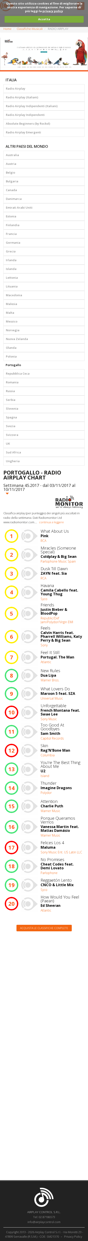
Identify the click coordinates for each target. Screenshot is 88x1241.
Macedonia (14, 295)
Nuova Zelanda (17, 339)
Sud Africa (13, 452)
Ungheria (13, 461)
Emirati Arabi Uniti (19, 207)
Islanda (11, 269)
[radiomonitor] (69, 502)
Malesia (11, 304)
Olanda (11, 348)
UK (8, 444)
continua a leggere (51, 522)
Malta (10, 313)
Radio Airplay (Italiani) (22, 97)
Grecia (11, 251)
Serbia (10, 400)
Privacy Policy (73, 1236)
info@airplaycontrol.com (44, 1222)
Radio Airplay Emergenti (23, 132)
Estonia (11, 216)
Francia (11, 234)
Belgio (10, 172)
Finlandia (12, 225)
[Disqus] (44, 992)
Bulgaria (12, 181)
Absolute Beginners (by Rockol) (28, 123)
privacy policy (52, 11)
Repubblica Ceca (18, 373)
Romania (12, 382)
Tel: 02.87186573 (44, 1217)
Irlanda (11, 260)
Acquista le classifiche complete (44, 928)
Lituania (12, 286)
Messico (11, 321)
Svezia (10, 426)
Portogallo (13, 365)
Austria (11, 164)
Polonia (11, 356)
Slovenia (12, 408)
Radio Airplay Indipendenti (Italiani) (32, 106)
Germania (13, 243)
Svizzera (12, 435)
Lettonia (12, 278)
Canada (11, 190)
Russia (10, 391)
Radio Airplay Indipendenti (25, 115)
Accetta (44, 19)
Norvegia (12, 330)
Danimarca (14, 199)
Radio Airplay (15, 88)
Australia (12, 155)
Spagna (11, 417)
